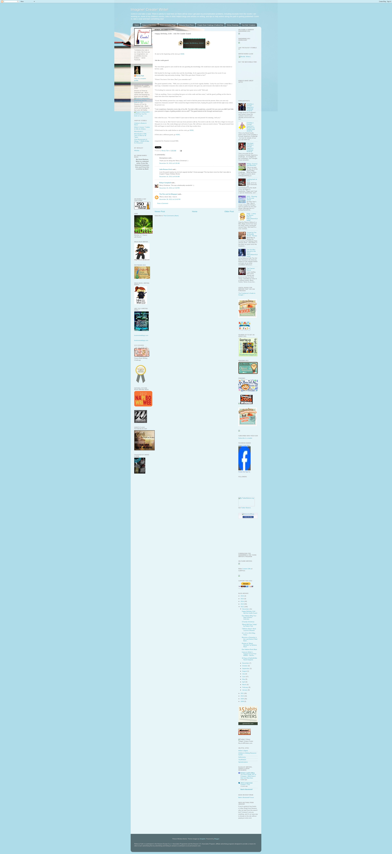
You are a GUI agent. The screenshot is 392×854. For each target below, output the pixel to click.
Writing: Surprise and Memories (252, 164)
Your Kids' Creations (248, 25)
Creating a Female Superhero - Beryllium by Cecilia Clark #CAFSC (251, 127)
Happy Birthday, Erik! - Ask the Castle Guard (249, 612)
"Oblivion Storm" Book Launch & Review (249, 629)
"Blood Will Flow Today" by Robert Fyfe (249, 625)
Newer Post (160, 211)
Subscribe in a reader (245, 438)
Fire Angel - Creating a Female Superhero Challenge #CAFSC (250, 147)
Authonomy (242, 757)
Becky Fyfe (140, 76)
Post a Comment (162, 203)
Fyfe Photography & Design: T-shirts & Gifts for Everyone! (141, 141)
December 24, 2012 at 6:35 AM (169, 163)
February (245, 687)
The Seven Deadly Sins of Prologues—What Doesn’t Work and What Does (248, 776)
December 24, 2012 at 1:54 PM (169, 188)
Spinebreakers (243, 762)
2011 (242, 693)
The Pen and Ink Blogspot (168, 194)
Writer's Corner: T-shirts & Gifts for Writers (142, 128)
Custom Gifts (246, 568)
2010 (242, 696)
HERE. (192, 130)
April (244, 682)
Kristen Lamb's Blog (248, 773)
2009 (242, 699)
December (245, 609)
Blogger (216, 839)
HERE (182, 54)
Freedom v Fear (245, 784)
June (244, 676)
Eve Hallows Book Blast (249, 649)
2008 (242, 701)
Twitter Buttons (246, 508)
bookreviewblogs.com (141, 335)
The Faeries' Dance (251, 269)
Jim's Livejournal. (247, 783)
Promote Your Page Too (244, 471)
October (245, 666)
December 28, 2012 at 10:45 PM (169, 199)
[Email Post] (180, 150)
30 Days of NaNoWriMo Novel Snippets (249, 659)
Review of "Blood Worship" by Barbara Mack (249, 645)
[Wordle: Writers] (244, 56)
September (246, 668)
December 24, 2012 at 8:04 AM (169, 176)
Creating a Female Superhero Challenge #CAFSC (250, 107)
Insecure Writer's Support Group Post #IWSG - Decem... (249, 653)
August (244, 671)
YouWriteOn (242, 759)
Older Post (229, 211)
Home (137, 25)
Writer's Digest (243, 750)
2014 (242, 601)
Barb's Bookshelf (246, 789)
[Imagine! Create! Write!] (244, 470)
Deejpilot (202, 839)
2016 (242, 596)
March (244, 684)
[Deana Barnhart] (248, 356)
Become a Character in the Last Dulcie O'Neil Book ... (249, 639)
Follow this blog (248, 517)
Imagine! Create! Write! (149, 9)
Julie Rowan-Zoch (165, 169)
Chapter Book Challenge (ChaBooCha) (210, 25)
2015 (242, 598)
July (243, 674)
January (245, 690)
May (243, 679)
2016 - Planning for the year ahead (252, 198)
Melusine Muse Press (186, 25)
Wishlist (136, 150)
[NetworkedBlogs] (248, 514)
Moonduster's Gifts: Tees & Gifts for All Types (140, 135)
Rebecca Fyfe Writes (149, 25)
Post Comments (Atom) (171, 215)
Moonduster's (138, 131)
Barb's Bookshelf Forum (246, 797)
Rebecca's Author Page (168, 25)
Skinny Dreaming (232, 25)
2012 (242, 606)
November (245, 663)
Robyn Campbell (165, 182)
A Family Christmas (248, 622)
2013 (242, 604)
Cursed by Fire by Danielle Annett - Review (252, 234)
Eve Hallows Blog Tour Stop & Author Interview (249, 617)
